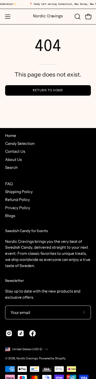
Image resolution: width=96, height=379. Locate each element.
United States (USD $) (27, 349)
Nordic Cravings (48, 16)
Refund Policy (17, 199)
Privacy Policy (17, 207)
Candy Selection (20, 143)
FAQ (9, 183)
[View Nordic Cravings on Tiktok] (21, 333)
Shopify (60, 358)
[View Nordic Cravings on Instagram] (9, 333)
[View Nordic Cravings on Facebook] (32, 333)
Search (11, 167)
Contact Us (15, 151)
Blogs (10, 215)
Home (10, 135)
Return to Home (48, 90)
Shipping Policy (19, 191)
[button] (77, 16)
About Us (13, 159)
